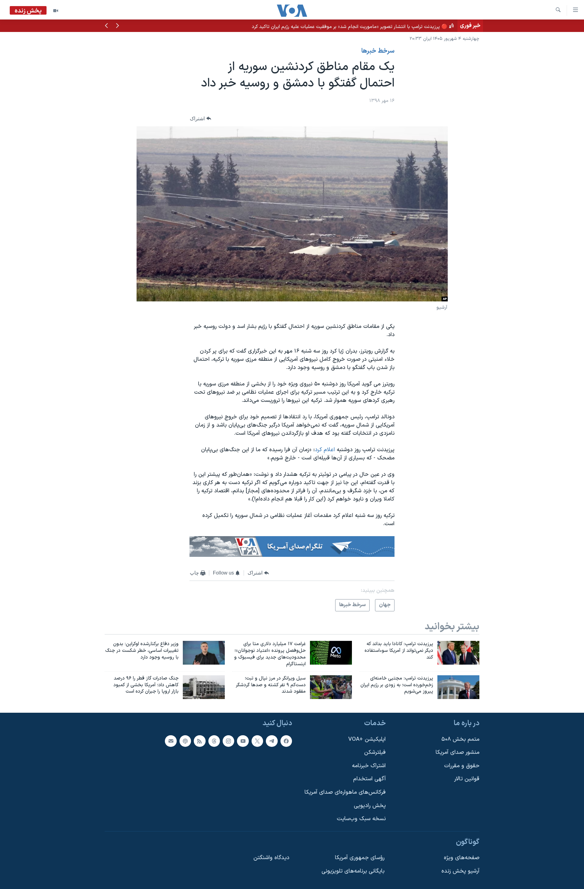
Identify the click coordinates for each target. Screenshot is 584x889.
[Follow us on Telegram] (271, 741)
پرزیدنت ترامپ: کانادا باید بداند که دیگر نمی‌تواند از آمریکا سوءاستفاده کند (381, 25)
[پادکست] (185, 741)
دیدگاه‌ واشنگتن (271, 858)
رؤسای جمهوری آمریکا (359, 858)
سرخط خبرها (378, 51)
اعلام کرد (325, 450)
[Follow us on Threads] (214, 741)
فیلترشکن (375, 753)
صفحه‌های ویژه (461, 858)
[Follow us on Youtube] (243, 741)
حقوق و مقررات (461, 766)
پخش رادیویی (370, 806)
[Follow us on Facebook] (286, 741)
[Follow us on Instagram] (228, 741)
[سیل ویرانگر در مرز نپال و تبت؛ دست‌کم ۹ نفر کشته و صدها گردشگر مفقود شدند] (331, 687)
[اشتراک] (170, 741)
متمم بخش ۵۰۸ (460, 739)
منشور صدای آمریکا (457, 753)
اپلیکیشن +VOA (367, 739)
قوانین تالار (466, 779)
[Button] (200, 118)
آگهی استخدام (369, 779)
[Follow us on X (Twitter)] (257, 741)
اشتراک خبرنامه (369, 766)
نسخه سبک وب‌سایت (361, 819)
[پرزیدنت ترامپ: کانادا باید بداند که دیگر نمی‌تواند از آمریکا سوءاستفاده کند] (458, 653)
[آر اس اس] (199, 741)
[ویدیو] (56, 10)
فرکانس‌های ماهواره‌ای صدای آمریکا (345, 792)
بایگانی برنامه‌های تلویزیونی (353, 871)
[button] (117, 26)
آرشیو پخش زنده (460, 871)
